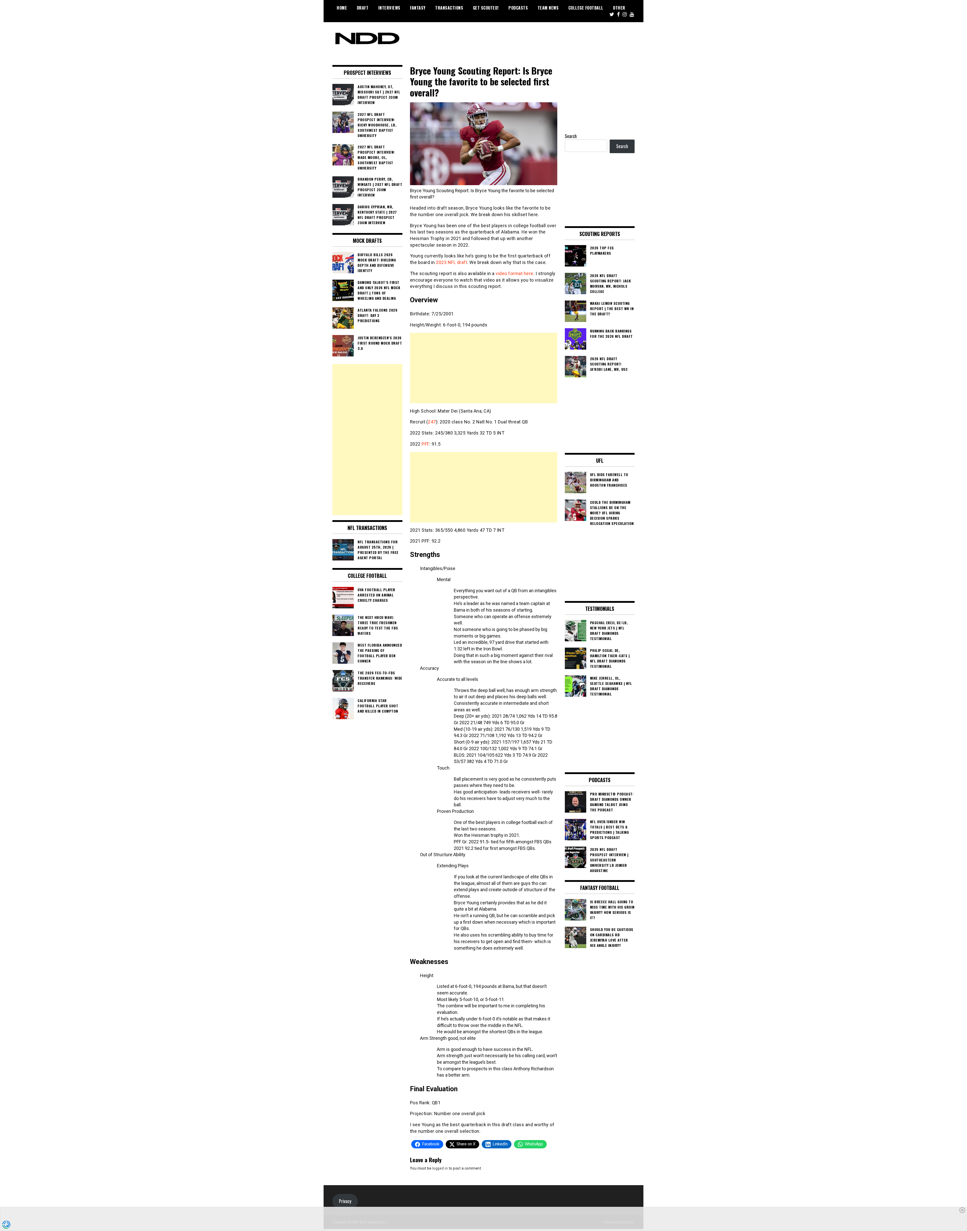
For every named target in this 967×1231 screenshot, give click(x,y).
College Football (585, 8)
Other (619, 8)
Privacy (345, 1201)
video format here (514, 273)
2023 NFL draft (451, 262)
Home (342, 8)
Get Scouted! (486, 8)
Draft (363, 8)
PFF (425, 444)
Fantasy (418, 8)
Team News (548, 8)
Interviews (389, 8)
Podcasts (518, 8)
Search (571, 136)
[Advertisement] (483, 368)
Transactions (449, 8)
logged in (440, 1168)
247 (432, 421)
